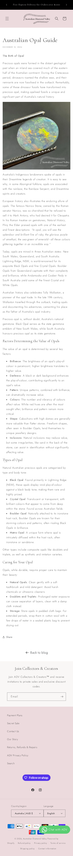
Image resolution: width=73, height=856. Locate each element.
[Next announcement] (66, 5)
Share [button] (9, 637)
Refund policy (24, 843)
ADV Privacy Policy (17, 755)
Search (11, 763)
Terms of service (58, 843)
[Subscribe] (62, 696)
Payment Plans (15, 715)
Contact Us (13, 731)
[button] (7, 19)
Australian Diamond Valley (35, 838)
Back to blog (39, 652)
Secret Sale (13, 723)
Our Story (12, 739)
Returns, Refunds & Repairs (22, 747)
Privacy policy (40, 843)
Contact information (47, 848)
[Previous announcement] (6, 5)
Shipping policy (27, 848)
